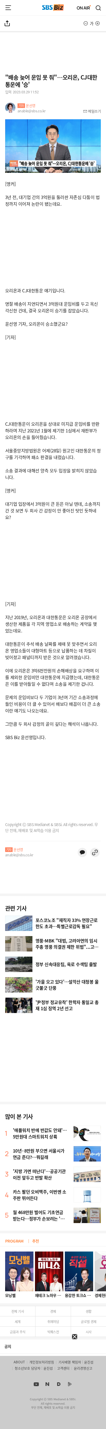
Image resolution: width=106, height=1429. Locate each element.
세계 (18, 1321)
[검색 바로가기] (98, 7)
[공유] (7, 23)
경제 (53, 1311)
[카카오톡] (82, 852)
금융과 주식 (17, 1331)
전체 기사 (17, 1311)
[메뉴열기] (8, 7)
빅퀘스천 (53, 1331)
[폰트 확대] (97, 23)
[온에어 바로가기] (84, 7)
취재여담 (53, 1321)
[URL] (95, 852)
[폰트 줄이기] (86, 23)
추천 (35, 1241)
